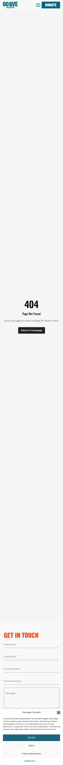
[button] (58, 712)
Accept (31, 738)
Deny (31, 746)
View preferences (31, 754)
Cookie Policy (30, 761)
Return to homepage (31, 330)
